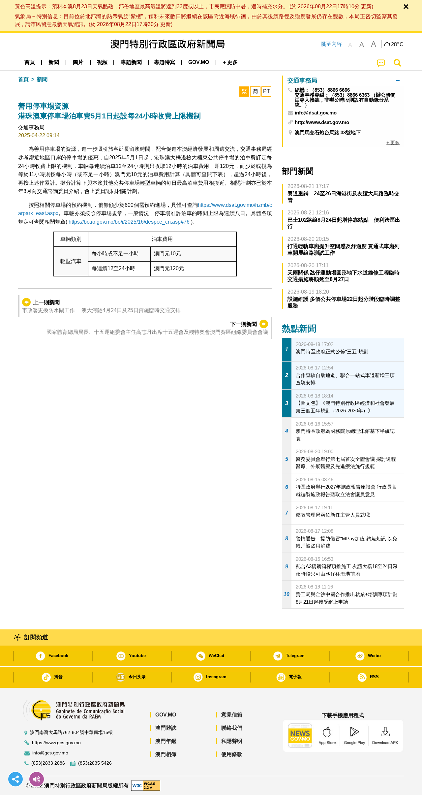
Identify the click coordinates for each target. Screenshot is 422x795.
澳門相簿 (165, 754)
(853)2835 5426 (95, 763)
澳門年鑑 (165, 741)
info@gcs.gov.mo (50, 752)
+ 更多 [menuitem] (393, 142)
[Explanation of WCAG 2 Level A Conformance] (145, 785)
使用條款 (231, 754)
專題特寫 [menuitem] (164, 62)
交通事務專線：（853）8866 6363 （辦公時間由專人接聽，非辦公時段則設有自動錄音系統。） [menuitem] (345, 99)
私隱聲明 (231, 741)
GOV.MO (165, 714)
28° (397, 44)
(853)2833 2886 (48, 763)
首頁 (23, 79)
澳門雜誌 (165, 728)
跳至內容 (331, 44)
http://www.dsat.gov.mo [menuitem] (322, 122)
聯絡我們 (231, 728)
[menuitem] (54, 62)
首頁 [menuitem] (29, 62)
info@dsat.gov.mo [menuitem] (316, 112)
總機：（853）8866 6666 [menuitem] (322, 89)
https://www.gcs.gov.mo (56, 742)
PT (266, 91)
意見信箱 (231, 714)
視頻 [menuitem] (102, 62)
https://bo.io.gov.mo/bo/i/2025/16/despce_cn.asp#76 (129, 222)
